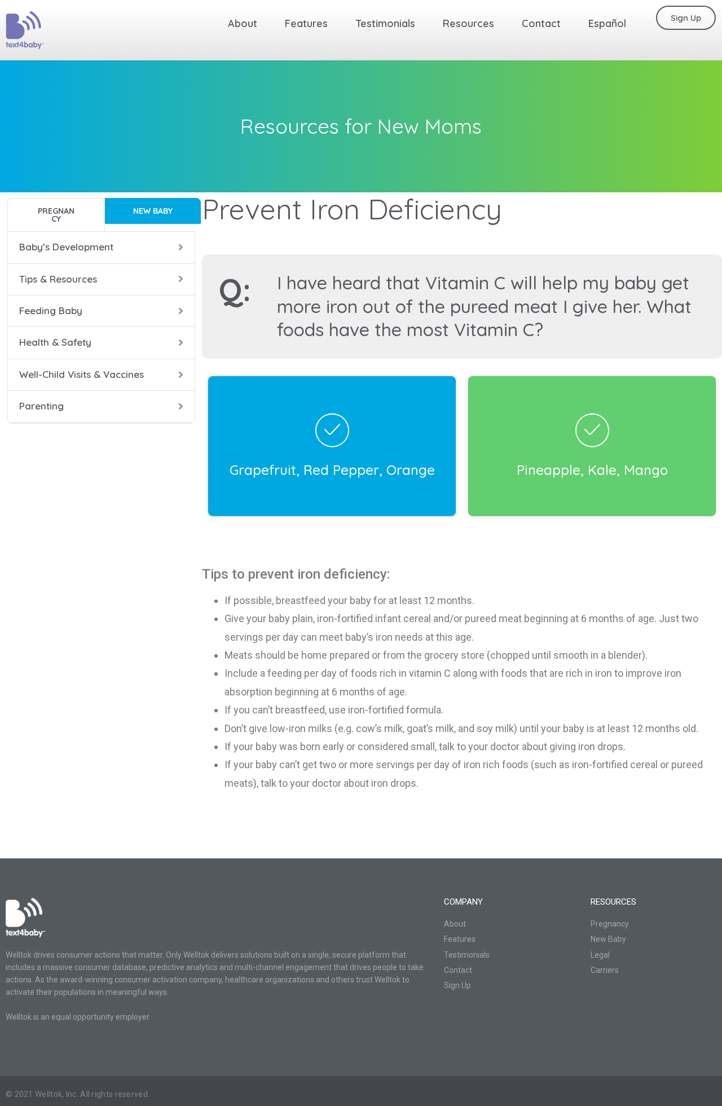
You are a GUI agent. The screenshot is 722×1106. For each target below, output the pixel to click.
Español (607, 23)
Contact (541, 23)
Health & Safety (55, 342)
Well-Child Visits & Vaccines (81, 374)
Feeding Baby (50, 310)
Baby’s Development (66, 247)
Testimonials (385, 23)
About (242, 23)
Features (306, 23)
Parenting (41, 406)
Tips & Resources (58, 279)
